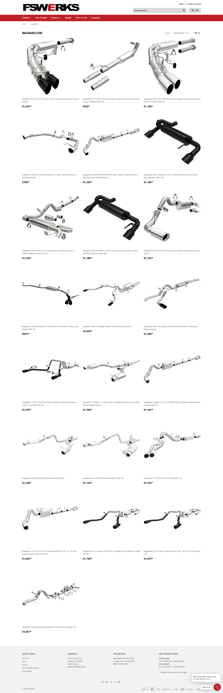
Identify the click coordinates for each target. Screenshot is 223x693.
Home (24, 24)
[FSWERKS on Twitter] (103, 682)
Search (25, 665)
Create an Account (194, 4)
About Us (25, 658)
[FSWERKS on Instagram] (115, 682)
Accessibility (27, 671)
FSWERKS (31, 689)
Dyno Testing (81, 18)
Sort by (167, 33)
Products (55, 18)
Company (26, 18)
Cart (197, 10)
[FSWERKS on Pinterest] (111, 682)
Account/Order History (30, 668)
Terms (24, 662)
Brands (68, 18)
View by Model (41, 18)
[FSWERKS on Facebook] (107, 682)
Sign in (181, 4)
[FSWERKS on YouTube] (119, 682)
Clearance (95, 18)
